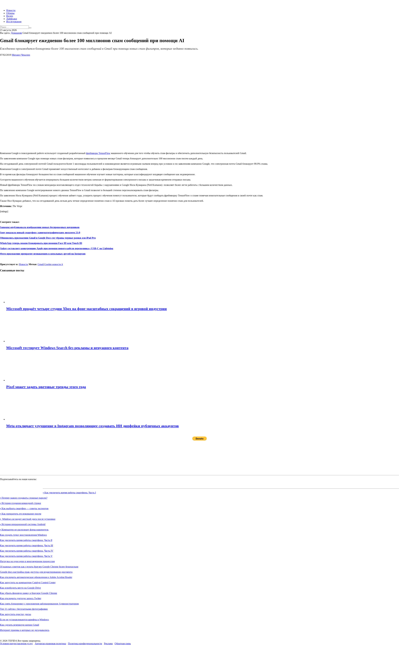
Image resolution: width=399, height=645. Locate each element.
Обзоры (10, 13)
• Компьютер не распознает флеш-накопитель (24, 529)
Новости (10, 10)
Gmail (41, 264)
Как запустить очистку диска (15, 614)
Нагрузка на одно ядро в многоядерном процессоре (27, 561)
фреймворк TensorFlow (98, 153)
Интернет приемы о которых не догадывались (24, 630)
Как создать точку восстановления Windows (23, 535)
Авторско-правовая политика (50, 643)
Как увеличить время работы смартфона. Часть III (26, 545)
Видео (9, 16)
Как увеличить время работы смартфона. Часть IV (26, 550)
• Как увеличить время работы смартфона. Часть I (69, 492)
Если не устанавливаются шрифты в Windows (24, 619)
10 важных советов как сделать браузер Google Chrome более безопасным (39, 566)
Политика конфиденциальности (85, 643)
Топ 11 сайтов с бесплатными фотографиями (24, 609)
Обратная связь (123, 643)
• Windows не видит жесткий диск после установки (27, 519)
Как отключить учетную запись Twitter (20, 598)
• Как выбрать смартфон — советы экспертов (24, 508)
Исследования (13, 21)
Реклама (108, 643)
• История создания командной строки (20, 503)
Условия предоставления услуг (16, 643)
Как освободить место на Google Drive (20, 587)
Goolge (48, 264)
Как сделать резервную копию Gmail (19, 625)
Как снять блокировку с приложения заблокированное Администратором (39, 603)
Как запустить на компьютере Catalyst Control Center (27, 582)
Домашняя (16, 33)
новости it (57, 264)
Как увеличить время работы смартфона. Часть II (26, 540)
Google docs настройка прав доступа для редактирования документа (36, 572)
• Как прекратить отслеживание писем (20, 513)
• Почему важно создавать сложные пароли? (23, 498)
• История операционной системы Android (22, 524)
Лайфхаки (11, 18)
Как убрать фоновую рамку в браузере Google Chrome (28, 593)
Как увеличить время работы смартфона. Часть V (26, 556)
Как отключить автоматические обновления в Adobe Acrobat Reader (36, 577)
